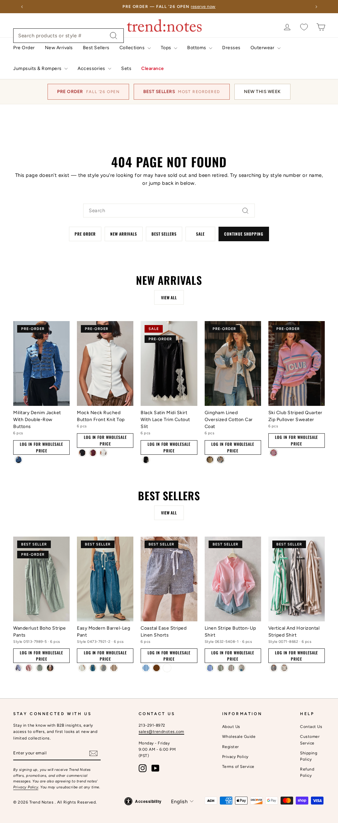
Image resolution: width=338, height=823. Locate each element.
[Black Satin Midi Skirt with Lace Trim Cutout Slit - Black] (146, 460)
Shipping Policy (308, 756)
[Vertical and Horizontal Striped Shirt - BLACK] (274, 668)
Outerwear (263, 47)
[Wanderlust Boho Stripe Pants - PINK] (29, 668)
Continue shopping (243, 234)
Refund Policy (307, 772)
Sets (126, 68)
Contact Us (311, 726)
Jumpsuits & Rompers (38, 68)
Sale (200, 234)
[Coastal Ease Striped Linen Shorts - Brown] (156, 668)
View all (169, 297)
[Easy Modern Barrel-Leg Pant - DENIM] (93, 668)
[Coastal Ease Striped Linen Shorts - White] (167, 668)
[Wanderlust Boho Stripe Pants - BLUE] (18, 668)
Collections (132, 47)
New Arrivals (59, 47)
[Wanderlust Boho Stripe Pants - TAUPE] (50, 668)
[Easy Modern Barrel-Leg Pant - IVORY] (82, 668)
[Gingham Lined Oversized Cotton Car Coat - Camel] (210, 460)
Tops (167, 47)
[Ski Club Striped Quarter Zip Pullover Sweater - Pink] (274, 453)
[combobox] (68, 35)
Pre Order (24, 47)
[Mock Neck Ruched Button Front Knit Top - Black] (82, 453)
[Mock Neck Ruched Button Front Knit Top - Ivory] (103, 453)
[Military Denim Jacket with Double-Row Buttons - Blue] (18, 460)
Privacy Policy (25, 787)
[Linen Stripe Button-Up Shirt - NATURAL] (242, 668)
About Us (231, 726)
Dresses (231, 47)
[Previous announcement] (22, 6)
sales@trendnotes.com (161, 731)
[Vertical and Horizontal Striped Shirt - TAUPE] (284, 668)
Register (230, 746)
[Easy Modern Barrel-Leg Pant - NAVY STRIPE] (103, 668)
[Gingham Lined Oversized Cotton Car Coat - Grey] (220, 460)
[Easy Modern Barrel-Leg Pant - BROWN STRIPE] (114, 668)
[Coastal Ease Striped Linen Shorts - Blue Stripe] (146, 668)
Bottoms (197, 47)
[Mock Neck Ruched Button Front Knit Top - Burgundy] (93, 453)
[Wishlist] (304, 27)
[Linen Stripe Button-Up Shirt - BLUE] (210, 668)
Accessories (92, 68)
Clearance (152, 68)
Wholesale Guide (239, 736)
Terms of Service (238, 766)
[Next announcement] (316, 6)
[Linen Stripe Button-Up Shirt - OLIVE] (220, 668)
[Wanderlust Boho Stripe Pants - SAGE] (40, 668)
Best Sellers (96, 47)
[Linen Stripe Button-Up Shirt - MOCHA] (231, 668)
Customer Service (310, 739)
